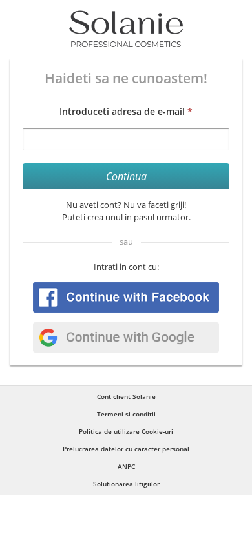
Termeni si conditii (126, 413)
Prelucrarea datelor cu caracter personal (126, 448)
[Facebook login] (126, 297)
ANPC (126, 466)
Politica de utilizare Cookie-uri (126, 431)
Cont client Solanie (126, 396)
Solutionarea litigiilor (126, 483)
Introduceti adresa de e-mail (126, 111)
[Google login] (126, 337)
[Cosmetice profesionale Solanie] (126, 29)
